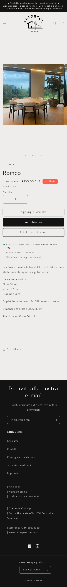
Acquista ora (33, 222)
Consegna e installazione (21, 457)
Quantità (7, 192)
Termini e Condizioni (19, 465)
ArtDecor (37, 581)
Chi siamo (13, 441)
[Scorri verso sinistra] (26, 155)
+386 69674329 (30, 527)
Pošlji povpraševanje (33, 232)
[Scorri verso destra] (41, 155)
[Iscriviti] (56, 420)
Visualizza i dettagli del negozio (24, 257)
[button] (4, 23)
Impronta (12, 473)
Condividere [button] (14, 349)
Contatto (12, 449)
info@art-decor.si (27, 532)
